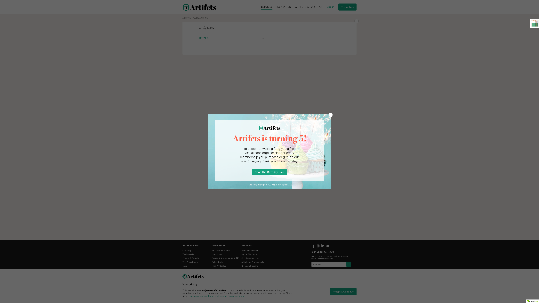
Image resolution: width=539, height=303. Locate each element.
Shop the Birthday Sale (269, 172)
